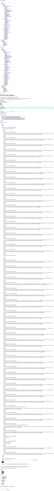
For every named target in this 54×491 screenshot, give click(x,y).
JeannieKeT (4, 143)
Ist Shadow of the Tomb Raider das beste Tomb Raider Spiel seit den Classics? (15, 118)
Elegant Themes (6, 486)
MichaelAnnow (5, 265)
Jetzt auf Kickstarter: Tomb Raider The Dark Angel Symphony (13, 116)
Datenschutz (3, 480)
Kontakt (3, 481)
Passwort (13, 111)
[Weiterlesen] (40, 134)
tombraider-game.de (4, 476)
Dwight (3, 458)
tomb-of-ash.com (4, 477)
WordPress (12, 486)
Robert (3, 117)
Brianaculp (3, 127)
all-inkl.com (3, 478)
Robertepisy (4, 132)
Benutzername (2, 111)
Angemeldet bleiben (3, 112)
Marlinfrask (4, 271)
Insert (8, 490)
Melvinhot (4, 249)
